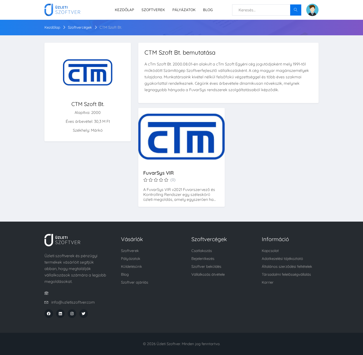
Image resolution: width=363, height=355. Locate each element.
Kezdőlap (124, 9)
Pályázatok (184, 9)
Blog (208, 9)
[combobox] (266, 10)
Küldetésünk (131, 266)
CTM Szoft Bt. (111, 27)
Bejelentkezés (202, 258)
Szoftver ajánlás (134, 282)
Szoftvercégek (80, 27)
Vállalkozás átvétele (208, 274)
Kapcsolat (270, 250)
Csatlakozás (201, 250)
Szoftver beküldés (206, 266)
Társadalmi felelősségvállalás (286, 274)
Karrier (268, 282)
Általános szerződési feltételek (287, 266)
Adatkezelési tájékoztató (282, 258)
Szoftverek (153, 9)
